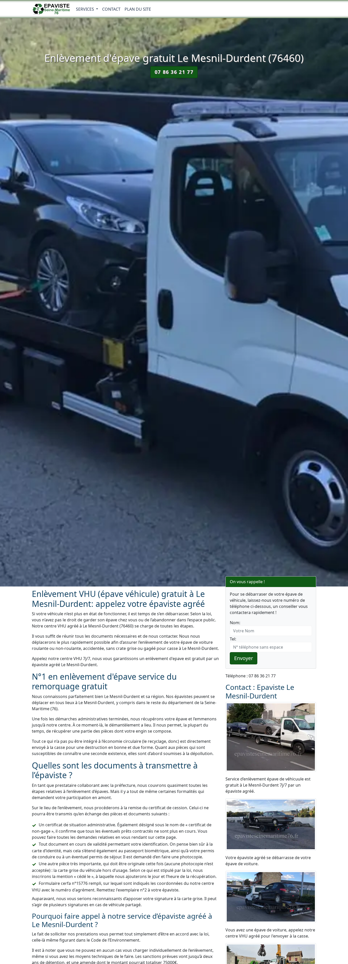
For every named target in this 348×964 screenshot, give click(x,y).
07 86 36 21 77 (174, 71)
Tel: (233, 639)
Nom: (235, 622)
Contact (111, 9)
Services (85, 9)
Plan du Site (138, 9)
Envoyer (243, 658)
